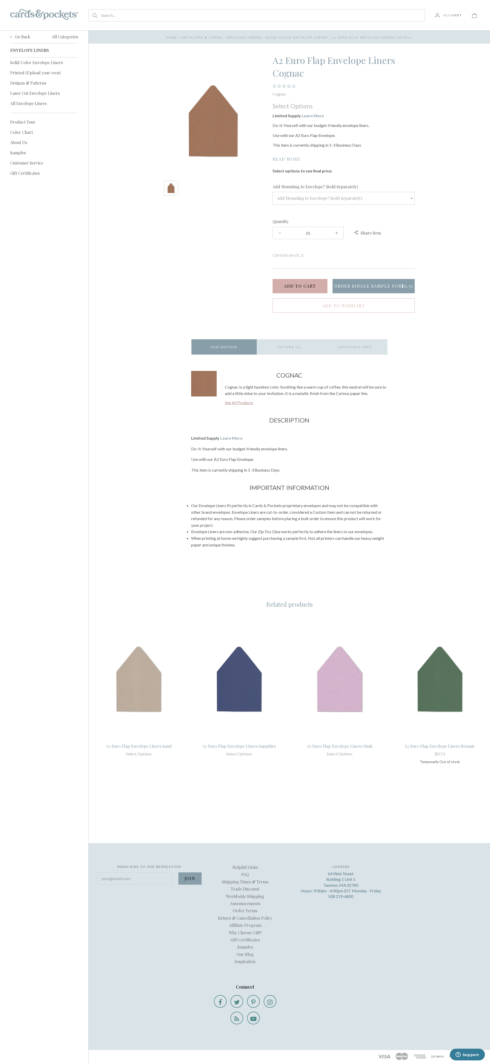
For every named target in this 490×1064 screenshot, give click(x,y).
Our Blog (245, 954)
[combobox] (343, 198)
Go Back (22, 36)
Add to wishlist (343, 305)
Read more (286, 159)
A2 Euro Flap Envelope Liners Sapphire (239, 746)
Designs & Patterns (28, 83)
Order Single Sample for (373, 286)
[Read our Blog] (236, 1018)
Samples (18, 152)
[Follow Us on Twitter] (236, 1001)
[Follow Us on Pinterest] (253, 1001)
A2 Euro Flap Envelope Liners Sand (139, 746)
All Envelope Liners (28, 103)
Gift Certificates (25, 173)
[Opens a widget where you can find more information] (467, 1055)
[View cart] (474, 15)
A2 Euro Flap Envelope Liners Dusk (339, 746)
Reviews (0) (289, 347)
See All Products (239, 402)
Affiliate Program (245, 925)
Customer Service (26, 163)
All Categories (65, 36)
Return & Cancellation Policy (245, 918)
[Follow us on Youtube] (253, 1018)
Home (171, 37)
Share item (371, 233)
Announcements (245, 903)
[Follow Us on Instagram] (270, 1001)
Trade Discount (245, 889)
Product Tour (22, 122)
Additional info (354, 347)
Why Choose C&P (245, 932)
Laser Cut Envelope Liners (35, 93)
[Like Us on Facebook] (220, 1001)
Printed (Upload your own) (35, 72)
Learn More (313, 115)
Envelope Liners (244, 37)
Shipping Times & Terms (245, 881)
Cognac (279, 93)
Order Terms (245, 910)
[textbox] (343, 198)
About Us (18, 142)
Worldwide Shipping (245, 896)
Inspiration (245, 961)
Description (224, 347)
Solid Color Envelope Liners (36, 62)
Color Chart (21, 132)
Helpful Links (245, 867)
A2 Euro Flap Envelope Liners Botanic (440, 746)
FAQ (245, 874)
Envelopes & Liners (202, 37)
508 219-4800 (340, 896)
